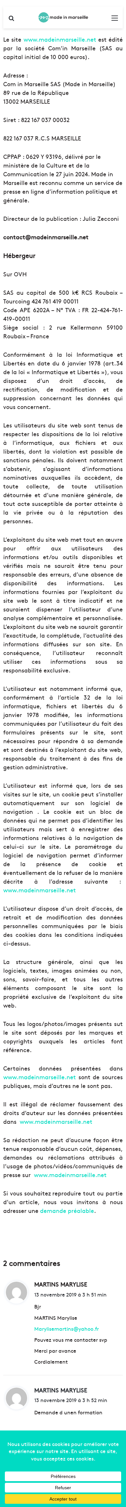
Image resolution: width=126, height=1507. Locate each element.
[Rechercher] (11, 20)
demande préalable (67, 1210)
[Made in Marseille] (63, 17)
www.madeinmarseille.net (60, 39)
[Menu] (114, 20)
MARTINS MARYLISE (60, 1390)
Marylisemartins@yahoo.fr (66, 1328)
